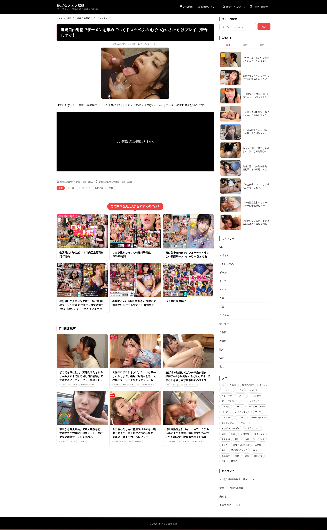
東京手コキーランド (230, 505)
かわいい (264, 385)
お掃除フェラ (118, 441)
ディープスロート (120, 384)
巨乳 (237, 439)
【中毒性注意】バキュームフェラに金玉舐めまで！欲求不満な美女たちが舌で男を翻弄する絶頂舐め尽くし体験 (187, 433)
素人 (221, 366)
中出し (244, 423)
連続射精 (258, 456)
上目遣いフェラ (229, 423)
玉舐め (258, 445)
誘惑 (247, 456)
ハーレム (133, 384)
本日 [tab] (228, 45)
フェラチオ (227, 417)
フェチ (129, 441)
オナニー (72, 188)
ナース (223, 281)
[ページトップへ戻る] (319, 523)
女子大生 (224, 315)
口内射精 (99, 188)
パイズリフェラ (242, 412)
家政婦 (223, 340)
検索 (264, 26)
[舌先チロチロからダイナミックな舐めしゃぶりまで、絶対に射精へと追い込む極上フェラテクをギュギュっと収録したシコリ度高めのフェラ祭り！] (135, 351)
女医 (221, 306)
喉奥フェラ (259, 434)
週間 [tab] (245, 45)
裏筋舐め (226, 456)
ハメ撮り (74, 384)
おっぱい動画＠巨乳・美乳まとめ (237, 479)
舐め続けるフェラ (239, 450)
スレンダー (176, 385)
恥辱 (262, 439)
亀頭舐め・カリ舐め (88, 384)
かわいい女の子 (227, 264)
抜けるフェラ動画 (70, 5)
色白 (255, 450)
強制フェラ (250, 439)
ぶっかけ (86, 188)
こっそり (64, 384)
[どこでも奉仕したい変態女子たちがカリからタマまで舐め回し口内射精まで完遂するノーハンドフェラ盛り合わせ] (82, 351)
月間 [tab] (262, 45)
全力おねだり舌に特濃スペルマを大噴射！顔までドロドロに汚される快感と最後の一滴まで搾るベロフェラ (134, 433)
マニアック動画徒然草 (231, 488)
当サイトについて (235, 6)
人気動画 (188, 6)
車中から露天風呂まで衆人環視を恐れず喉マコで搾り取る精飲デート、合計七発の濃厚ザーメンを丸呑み (81, 433)
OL (221, 246)
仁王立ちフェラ (252, 428)
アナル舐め (171, 441)
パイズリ (226, 412)
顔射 (224, 461)
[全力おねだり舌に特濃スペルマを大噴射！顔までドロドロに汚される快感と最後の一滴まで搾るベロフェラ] (135, 408)
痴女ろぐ (224, 496)
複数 (111, 188)
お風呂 (63, 441)
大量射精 (226, 439)
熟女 (221, 349)
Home (59, 18)
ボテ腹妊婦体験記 (176, 301)
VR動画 (232, 385)
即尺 (233, 434)
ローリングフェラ (259, 417)
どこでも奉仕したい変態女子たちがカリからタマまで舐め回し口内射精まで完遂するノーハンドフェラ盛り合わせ (81, 376)
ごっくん (72, 441)
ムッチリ (241, 417)
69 (168, 385)
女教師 (223, 332)
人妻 (221, 298)
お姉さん (224, 255)
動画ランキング (209, 6)
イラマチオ (227, 396)
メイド (223, 289)
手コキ (225, 445)
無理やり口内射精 (241, 445)
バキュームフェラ (146, 384)
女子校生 (224, 323)
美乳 (224, 450)
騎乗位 (234, 461)
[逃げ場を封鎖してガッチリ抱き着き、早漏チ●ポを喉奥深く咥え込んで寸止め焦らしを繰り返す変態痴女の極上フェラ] (188, 351)
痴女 (69, 18)
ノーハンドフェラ (251, 401)
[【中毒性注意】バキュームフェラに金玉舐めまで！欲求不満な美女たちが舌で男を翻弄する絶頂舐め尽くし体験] (188, 408)
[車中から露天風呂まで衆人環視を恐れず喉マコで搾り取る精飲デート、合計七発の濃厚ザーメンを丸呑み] (82, 408)
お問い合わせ (260, 6)
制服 (224, 434)
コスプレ (241, 396)
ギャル (223, 272)
